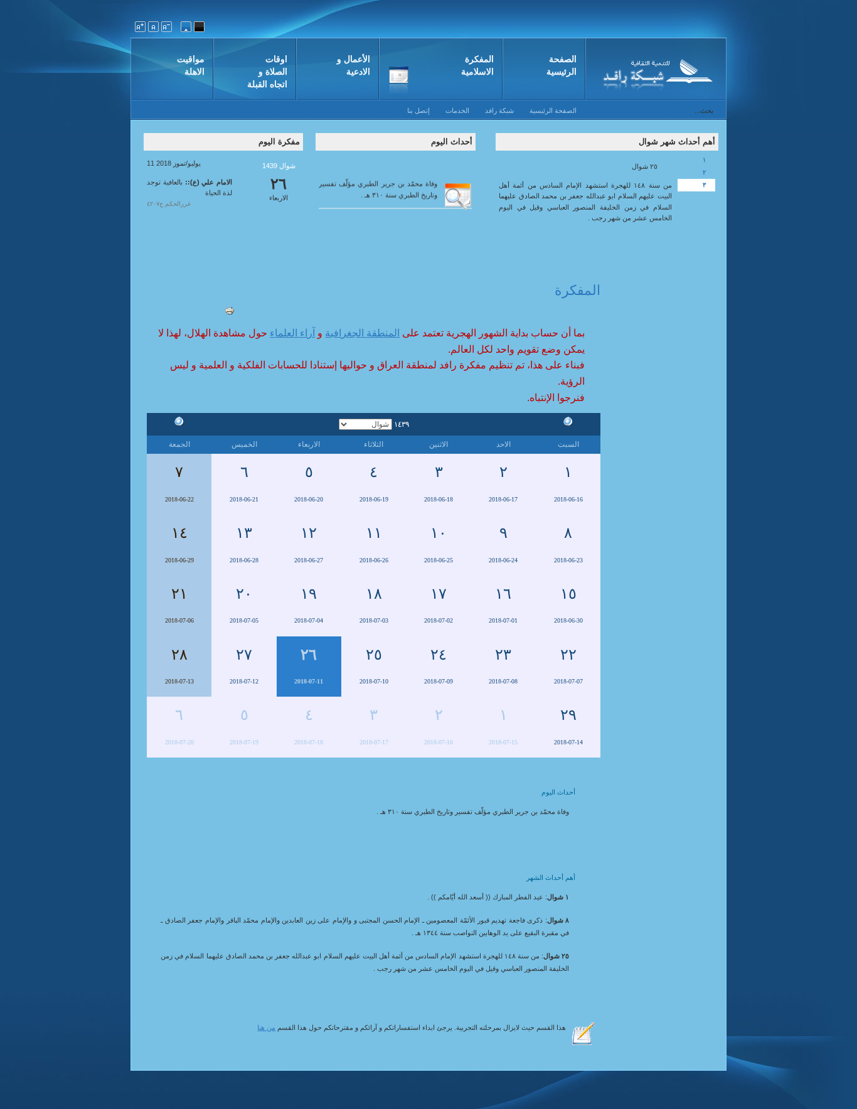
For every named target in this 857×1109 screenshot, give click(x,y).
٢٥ (374, 654)
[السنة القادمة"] (179, 423)
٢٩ (568, 715)
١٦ (503, 594)
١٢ (309, 533)
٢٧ (244, 654)
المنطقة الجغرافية (362, 333)
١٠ (438, 533)
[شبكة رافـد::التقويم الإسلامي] (656, 72)
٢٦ (309, 654)
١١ (374, 533)
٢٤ (438, 654)
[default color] (186, 26)
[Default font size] (153, 26)
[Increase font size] (140, 26)
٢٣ (503, 654)
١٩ (309, 594)
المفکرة (577, 290)
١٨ (374, 594)
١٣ (244, 533)
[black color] (199, 26)
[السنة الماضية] (568, 423)
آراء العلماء (292, 333)
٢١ (179, 594)
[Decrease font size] (166, 26)
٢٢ (568, 654)
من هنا (266, 1027)
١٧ (438, 594)
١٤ (179, 533)
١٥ (568, 594)
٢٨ (179, 654)
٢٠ (244, 594)
